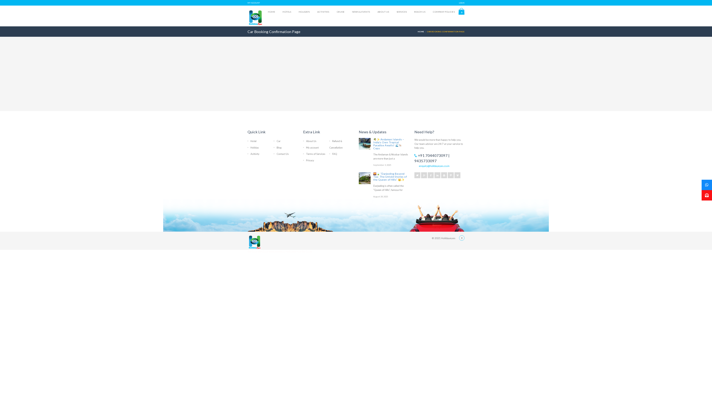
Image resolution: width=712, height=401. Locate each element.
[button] (707, 195)
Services (402, 11)
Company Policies (444, 11)
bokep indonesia (277, 251)
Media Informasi (293, 251)
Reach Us (419, 11)
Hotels (287, 11)
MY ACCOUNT (254, 3)
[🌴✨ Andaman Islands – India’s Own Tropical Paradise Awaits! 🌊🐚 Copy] (365, 144)
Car (279, 141)
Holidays (304, 11)
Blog (279, 147)
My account (312, 147)
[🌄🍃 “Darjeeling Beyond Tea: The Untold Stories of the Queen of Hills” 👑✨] (365, 178)
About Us (383, 11)
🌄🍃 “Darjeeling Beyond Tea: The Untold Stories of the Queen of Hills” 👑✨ (390, 176)
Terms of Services (315, 153)
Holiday (254, 147)
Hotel (253, 141)
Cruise (341, 11)
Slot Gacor (253, 251)
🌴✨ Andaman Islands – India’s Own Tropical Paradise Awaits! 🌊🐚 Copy (388, 144)
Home (271, 11)
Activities (323, 11)
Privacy (310, 160)
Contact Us (283, 153)
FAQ (334, 153)
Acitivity (254, 153)
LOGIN (461, 3)
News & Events (361, 11)
